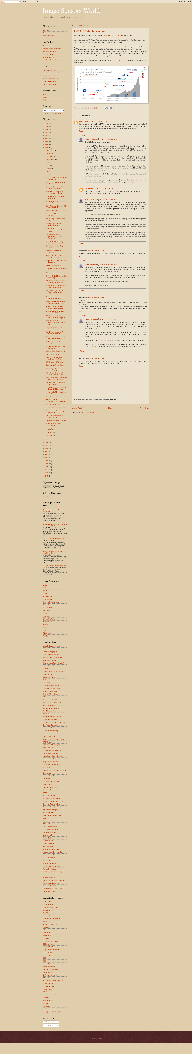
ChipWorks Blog (48, 910)
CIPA (44, 680)
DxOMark (46, 714)
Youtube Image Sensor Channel (53, 889)
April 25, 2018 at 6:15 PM (108, 319)
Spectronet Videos (49, 846)
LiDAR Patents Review (89, 31)
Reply (81, 131)
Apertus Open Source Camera (52, 657)
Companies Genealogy (50, 81)
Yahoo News (47, 633)
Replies (83, 135)
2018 (47, 148)
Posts (47, 1022)
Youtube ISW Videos (49, 891)
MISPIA (45, 793)
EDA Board (46, 930)
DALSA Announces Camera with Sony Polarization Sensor (56, 378)
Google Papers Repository (51, 950)
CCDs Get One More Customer (56, 211)
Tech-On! (46, 1003)
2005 (47, 476)
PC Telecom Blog (48, 983)
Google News (47, 605)
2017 (47, 439)
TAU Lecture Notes (49, 858)
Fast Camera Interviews (54, 397)
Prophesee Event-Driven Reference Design (54, 256)
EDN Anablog (47, 933)
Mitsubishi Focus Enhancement (53, 801)
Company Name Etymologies (52, 916)
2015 (47, 445)
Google (45, 97)
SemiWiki (46, 997)
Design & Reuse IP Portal (51, 924)
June (48, 168)
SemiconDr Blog (48, 838)
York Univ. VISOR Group (51, 886)
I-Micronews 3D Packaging (51, 745)
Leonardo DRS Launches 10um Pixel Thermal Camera (56, 286)
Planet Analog (47, 989)
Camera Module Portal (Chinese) (53, 666)
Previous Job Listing (49, 54)
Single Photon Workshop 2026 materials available (52, 552)
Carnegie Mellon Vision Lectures (53, 671)
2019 (47, 144)
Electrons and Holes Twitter (51, 941)
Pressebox (46, 616)
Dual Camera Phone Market (55, 365)
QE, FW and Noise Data (50, 826)
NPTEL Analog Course (50, 975)
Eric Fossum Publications (51, 728)
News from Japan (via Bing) (51, 804)
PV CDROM (46, 824)
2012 (47, 454)
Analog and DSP (48, 904)
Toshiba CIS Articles (49, 869)
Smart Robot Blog (48, 843)
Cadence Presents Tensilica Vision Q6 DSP (55, 312)
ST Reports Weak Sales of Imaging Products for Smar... (56, 242)
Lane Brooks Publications (51, 781)
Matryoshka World (48, 972)
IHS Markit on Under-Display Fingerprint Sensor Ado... (55, 281)
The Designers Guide (49, 1009)
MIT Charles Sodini (49, 795)
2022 (47, 135)
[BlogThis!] (107, 108)
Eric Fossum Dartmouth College (53, 725)
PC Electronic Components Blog (53, 981)
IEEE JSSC (46, 955)
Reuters (45, 625)
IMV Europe (46, 767)
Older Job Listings (48, 57)
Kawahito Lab (47, 773)
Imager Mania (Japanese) (51, 762)
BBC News (46, 591)
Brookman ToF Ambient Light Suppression (55, 411)
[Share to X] (109, 108)
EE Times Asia (47, 935)
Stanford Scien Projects (50, 855)
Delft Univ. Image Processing (52, 702)
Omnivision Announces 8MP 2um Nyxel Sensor (55, 333)
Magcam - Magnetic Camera (52, 790)
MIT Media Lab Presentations (52, 798)
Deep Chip (46, 921)
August (49, 162)
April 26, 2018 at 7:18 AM (96, 358)
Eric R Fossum (84, 121)
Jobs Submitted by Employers (52, 60)
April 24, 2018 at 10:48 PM (108, 139)
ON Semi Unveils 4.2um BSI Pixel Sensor (55, 383)
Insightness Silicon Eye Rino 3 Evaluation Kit (56, 202)
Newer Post (77, 408)
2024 (47, 129)
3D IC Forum (47, 901)
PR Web (45, 613)
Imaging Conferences (49, 70)
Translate (58, 113)
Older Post (144, 408)
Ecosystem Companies (50, 78)
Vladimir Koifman (91, 139)
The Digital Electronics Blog (52, 1012)
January (49, 435)
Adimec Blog (47, 649)
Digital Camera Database (51, 708)
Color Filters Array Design (51, 685)
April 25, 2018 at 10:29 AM (108, 264)
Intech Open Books (49, 966)
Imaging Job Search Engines (52, 48)
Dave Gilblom (47, 33)
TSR (44, 874)
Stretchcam (50, 273)
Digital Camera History (50, 711)
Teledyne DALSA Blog (50, 863)
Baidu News (46, 588)
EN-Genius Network (49, 944)
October (49, 156)
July (48, 165)
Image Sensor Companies (51, 76)
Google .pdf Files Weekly (51, 602)
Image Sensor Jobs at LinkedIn (53, 756)
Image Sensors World (71, 10)
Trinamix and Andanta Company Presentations (56, 269)
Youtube (45, 636)
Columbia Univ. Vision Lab (51, 688)
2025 (47, 126)
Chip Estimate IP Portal (50, 907)
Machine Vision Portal (50, 787)
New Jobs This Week (49, 51)
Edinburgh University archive (52, 716)
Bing (44, 94)
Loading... (46, 496)
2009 (47, 464)
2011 (47, 457)
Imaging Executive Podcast (51, 764)
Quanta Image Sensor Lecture (56, 420)
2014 (47, 448)
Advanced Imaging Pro (50, 652)
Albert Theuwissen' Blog (50, 654)
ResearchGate (47, 622)
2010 (47, 461)
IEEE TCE (46, 958)
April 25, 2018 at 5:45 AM (96, 251)
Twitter (45, 100)
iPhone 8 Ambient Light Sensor (56, 408)
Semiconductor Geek (49, 995)
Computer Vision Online (50, 694)
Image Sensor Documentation (52, 73)
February (50, 432)
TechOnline (46, 1006)
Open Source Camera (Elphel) (52, 815)
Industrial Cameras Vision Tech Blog (54, 770)
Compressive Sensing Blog (51, 918)
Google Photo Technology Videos (53, 739)
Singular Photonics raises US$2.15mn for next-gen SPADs (55, 525)
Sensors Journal (48, 841)
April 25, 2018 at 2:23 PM (96, 297)
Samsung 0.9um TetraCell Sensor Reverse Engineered (56, 328)
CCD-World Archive (49, 677)
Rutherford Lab (47, 835)
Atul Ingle (46, 30)
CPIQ (44, 697)
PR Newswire (47, 610)
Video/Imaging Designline (51, 883)
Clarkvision (46, 683)
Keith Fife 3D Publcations (51, 776)
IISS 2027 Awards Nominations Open (55, 565)
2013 (47, 451)
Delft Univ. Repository (50, 705)
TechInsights (47, 860)
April (48, 175)
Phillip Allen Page (48, 986)
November (50, 153)
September (50, 159)
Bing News (46, 593)
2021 (47, 138)
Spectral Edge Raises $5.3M (55, 351)
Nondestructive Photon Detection (53, 251)
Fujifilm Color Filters (49, 736)
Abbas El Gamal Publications (52, 646)
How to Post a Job (49, 46)
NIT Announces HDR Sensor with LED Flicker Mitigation (55, 316)
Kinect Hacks (47, 779)
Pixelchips (46, 821)
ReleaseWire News (49, 619)
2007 (47, 470)
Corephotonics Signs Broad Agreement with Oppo (55, 297)
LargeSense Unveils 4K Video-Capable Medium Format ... (56, 302)
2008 (47, 467)
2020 (47, 141)
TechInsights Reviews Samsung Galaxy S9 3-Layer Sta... (56, 388)
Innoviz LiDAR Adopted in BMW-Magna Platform (54, 192)
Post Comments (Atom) (88, 412)
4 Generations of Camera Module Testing (54, 224)
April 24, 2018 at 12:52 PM (98, 121)
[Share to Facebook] (111, 108)
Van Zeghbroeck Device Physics (53, 880)
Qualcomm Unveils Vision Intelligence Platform (54, 358)
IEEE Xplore (47, 964)
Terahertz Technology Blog (51, 866)
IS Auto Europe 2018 (53, 405)
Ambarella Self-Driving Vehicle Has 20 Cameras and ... (56, 393)
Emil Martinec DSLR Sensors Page (54, 722)
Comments (49, 1025)
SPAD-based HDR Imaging (54, 362)
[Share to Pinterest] (113, 108)
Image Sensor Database (50, 753)
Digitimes (46, 927)
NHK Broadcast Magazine (51, 810)
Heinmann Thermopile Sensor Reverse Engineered (55, 187)
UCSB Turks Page (49, 877)
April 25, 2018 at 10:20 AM (108, 200)
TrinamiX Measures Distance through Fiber (55, 197)
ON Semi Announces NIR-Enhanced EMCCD (54, 416)
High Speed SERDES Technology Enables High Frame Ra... (55, 229)
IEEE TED (46, 961)
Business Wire (47, 596)
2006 (47, 473)
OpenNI (45, 818)
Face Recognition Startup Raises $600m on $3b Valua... (54, 292)
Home (111, 408)
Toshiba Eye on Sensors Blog (52, 872)
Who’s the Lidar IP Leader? (113, 35)
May (48, 172)
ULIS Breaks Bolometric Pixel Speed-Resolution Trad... (55, 373)
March (49, 429)
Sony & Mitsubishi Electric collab (53, 538)
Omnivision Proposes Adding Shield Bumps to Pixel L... (55, 337)
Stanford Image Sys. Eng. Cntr (53, 852)
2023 (47, 132)
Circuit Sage (47, 913)
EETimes (46, 938)
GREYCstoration (48, 742)
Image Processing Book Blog (52, 750)
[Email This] (105, 108)
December (50, 150)
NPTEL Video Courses (50, 978)
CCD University (48, 674)
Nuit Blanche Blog (48, 812)
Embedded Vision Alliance (51, 719)
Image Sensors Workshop (51, 759)
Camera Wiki (47, 668)
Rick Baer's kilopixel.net (50, 829)
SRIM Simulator (48, 1000)
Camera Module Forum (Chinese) (53, 663)
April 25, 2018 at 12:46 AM (104, 188)
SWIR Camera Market (53, 354)
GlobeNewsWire (48, 599)
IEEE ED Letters (48, 952)
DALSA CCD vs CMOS (50, 699)
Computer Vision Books (50, 691)
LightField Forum (48, 784)
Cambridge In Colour (49, 660)
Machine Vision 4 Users (50, 969)
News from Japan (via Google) (52, 807)
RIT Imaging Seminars (50, 832)
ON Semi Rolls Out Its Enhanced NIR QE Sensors (56, 400)
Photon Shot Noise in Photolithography (53, 369)
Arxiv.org (45, 585)
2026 (47, 123)
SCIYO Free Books (49, 992)
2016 (47, 442)
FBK (44, 733)
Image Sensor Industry (50, 84)
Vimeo (45, 630)
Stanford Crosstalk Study (51, 849)
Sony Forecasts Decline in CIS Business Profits (56, 207)
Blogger (99, 1038)
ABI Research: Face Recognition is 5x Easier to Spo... (55, 322)
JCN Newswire (47, 608)
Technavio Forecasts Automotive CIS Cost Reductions (54, 236)
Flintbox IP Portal (48, 947)
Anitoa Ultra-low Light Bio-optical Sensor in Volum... (55, 307)
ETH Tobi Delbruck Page (51, 731)
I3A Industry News (48, 748)
